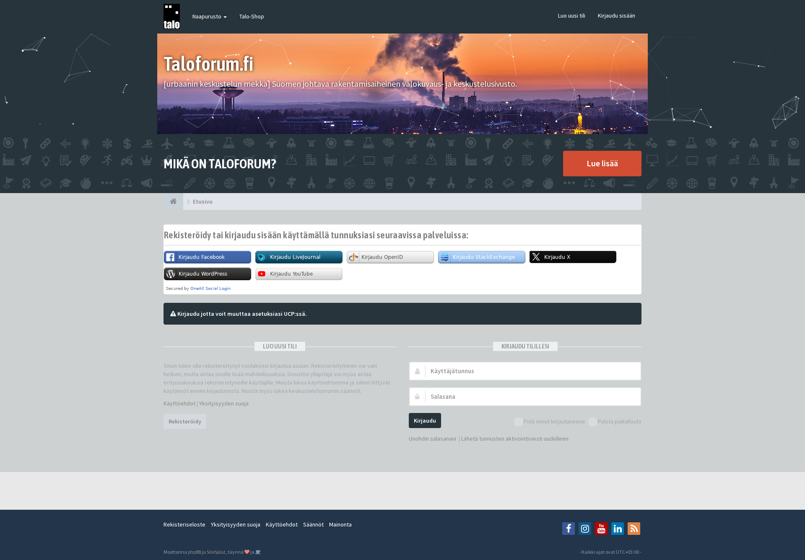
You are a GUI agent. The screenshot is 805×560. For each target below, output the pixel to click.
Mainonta (340, 524)
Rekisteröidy (185, 421)
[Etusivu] (173, 201)
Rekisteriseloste (184, 524)
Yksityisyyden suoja (224, 403)
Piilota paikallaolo (619, 421)
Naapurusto (207, 16)
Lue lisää (602, 163)
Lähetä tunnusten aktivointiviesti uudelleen (515, 438)
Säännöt (313, 524)
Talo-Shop (251, 16)
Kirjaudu (425, 420)
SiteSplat (216, 552)
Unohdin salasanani (432, 438)
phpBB (194, 552)
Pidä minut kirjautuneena (554, 421)
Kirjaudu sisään (616, 15)
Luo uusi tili (571, 15)
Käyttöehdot (179, 403)
